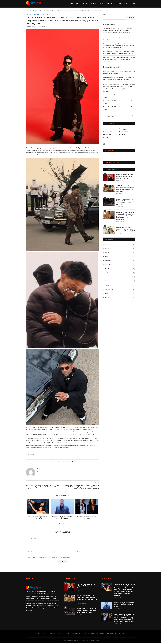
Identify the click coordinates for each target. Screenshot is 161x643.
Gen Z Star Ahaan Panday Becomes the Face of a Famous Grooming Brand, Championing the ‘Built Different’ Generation (119, 59)
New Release (120, 273)
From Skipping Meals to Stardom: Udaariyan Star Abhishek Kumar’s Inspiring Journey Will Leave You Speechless (117, 89)
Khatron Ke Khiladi (120, 265)
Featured (120, 252)
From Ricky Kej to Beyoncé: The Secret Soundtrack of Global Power (124, 604)
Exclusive (93, 3)
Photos (120, 281)
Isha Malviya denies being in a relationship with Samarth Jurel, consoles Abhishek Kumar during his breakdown (125, 215)
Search (105, 14)
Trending (102, 3)
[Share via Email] (72, 462)
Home (71, 3)
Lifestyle (110, 3)
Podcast (120, 285)
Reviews (84, 3)
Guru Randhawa (31, 454)
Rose (104, 95)
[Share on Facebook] (66, 462)
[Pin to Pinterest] (70, 462)
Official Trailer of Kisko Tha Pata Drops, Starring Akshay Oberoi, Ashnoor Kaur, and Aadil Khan (125, 188)
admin (33, 26)
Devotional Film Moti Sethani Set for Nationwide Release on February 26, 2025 (125, 229)
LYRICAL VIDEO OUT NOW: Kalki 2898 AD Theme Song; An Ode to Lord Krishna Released (125, 201)
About (125, 3)
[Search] (134, 3)
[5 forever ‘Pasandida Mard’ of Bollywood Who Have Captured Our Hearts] (109, 177)
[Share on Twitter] (68, 462)
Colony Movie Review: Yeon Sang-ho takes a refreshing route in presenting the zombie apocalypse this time (118, 52)
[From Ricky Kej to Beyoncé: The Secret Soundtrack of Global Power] (62, 506)
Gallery (118, 3)
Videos (120, 293)
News (77, 3)
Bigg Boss (120, 244)
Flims (120, 256)
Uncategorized (120, 289)
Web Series (120, 297)
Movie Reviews (120, 269)
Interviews (120, 260)
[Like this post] (64, 462)
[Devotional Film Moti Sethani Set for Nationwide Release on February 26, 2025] (109, 230)
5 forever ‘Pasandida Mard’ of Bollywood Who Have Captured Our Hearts (124, 176)
